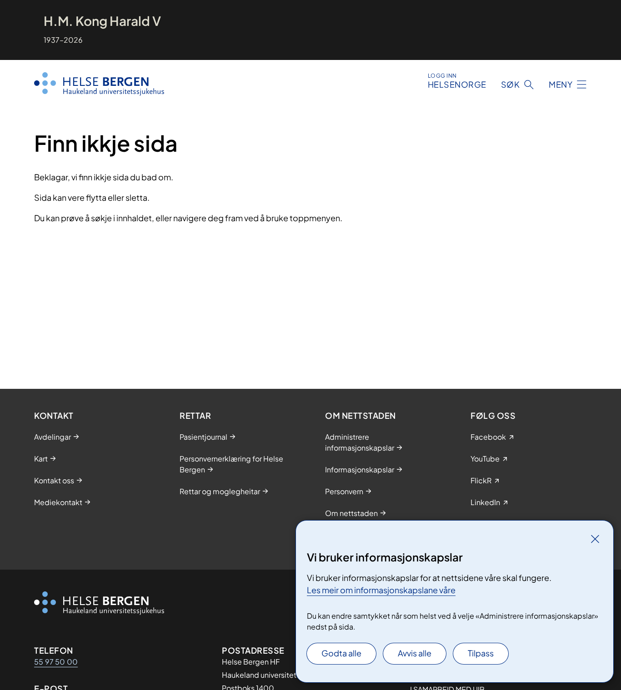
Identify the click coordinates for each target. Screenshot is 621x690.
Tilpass (481, 653)
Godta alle (341, 653)
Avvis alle (414, 653)
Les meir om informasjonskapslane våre (381, 590)
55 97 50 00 (56, 661)
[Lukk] (595, 538)
